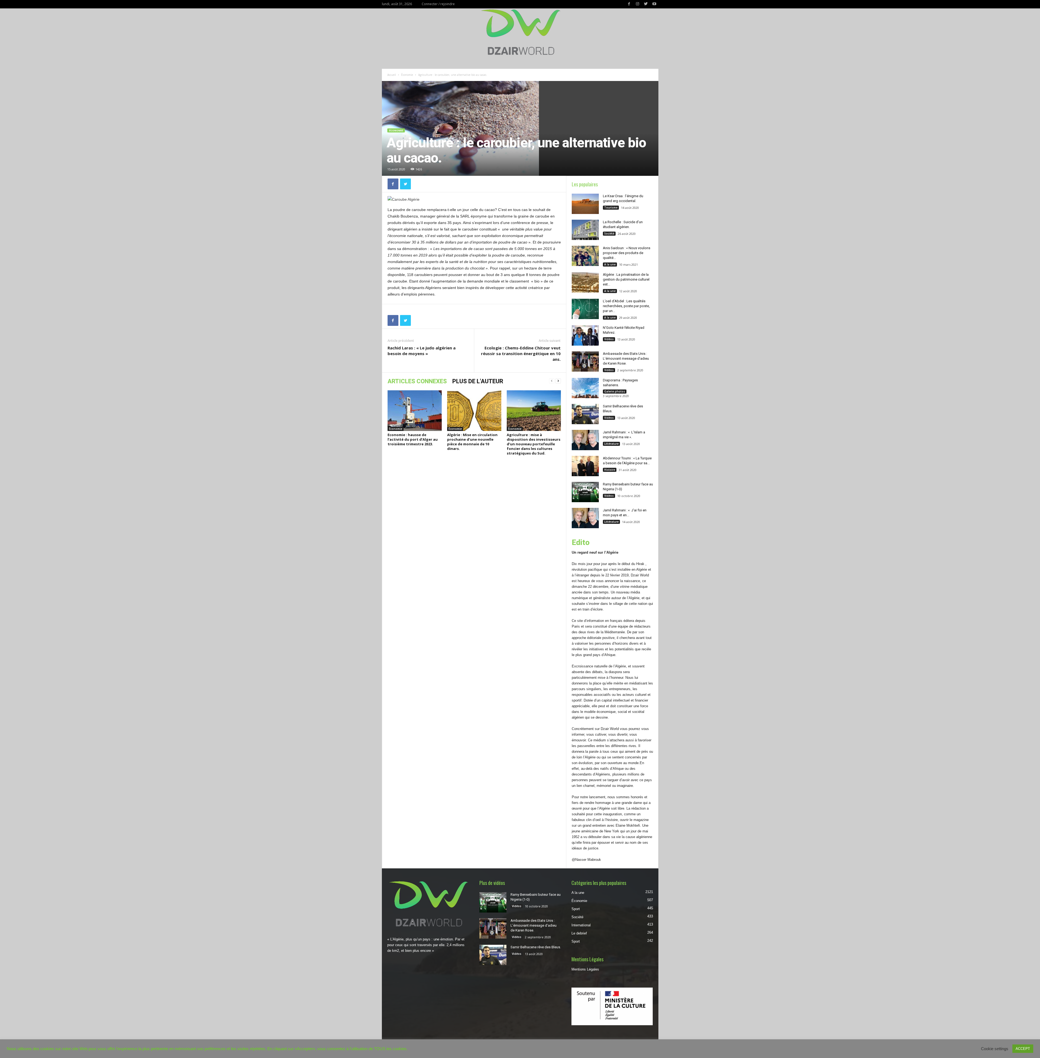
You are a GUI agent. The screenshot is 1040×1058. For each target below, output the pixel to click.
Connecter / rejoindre (438, 4)
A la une (610, 264)
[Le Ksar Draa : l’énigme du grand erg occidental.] (585, 204)
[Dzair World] (520, 32)
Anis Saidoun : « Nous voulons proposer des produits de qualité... (626, 253)
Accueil (391, 75)
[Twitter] (646, 4)
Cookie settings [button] (994, 1049)
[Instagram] (637, 4)
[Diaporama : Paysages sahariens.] (585, 388)
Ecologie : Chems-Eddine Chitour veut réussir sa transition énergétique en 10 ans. (521, 353)
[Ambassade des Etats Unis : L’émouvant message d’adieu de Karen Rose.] (585, 361)
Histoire (609, 470)
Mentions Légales (585, 969)
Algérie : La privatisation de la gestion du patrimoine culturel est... (626, 279)
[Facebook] (629, 4)
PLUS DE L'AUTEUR (477, 381)
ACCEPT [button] (1023, 1049)
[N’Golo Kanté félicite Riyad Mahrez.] (585, 335)
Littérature (611, 444)
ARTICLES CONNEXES (417, 381)
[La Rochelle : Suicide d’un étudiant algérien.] (585, 230)
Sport (575, 909)
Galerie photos (614, 391)
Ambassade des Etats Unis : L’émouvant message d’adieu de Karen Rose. (626, 358)
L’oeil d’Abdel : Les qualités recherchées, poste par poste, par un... (626, 306)
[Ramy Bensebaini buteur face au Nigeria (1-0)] (585, 492)
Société (609, 233)
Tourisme (611, 207)
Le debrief (579, 933)
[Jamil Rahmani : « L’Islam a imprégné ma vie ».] (585, 440)
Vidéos (609, 339)
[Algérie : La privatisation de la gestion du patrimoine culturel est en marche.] (585, 282)
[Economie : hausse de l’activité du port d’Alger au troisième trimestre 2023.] (415, 410)
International (581, 925)
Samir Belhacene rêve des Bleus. (536, 947)
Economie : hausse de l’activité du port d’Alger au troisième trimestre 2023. (413, 439)
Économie (407, 75)
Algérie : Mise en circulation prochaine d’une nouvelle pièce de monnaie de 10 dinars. (472, 441)
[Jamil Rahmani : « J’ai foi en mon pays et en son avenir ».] (585, 518)
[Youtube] (654, 4)
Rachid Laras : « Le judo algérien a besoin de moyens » (422, 350)
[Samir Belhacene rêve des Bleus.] (585, 414)
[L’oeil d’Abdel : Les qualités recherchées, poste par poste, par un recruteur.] (585, 309)
